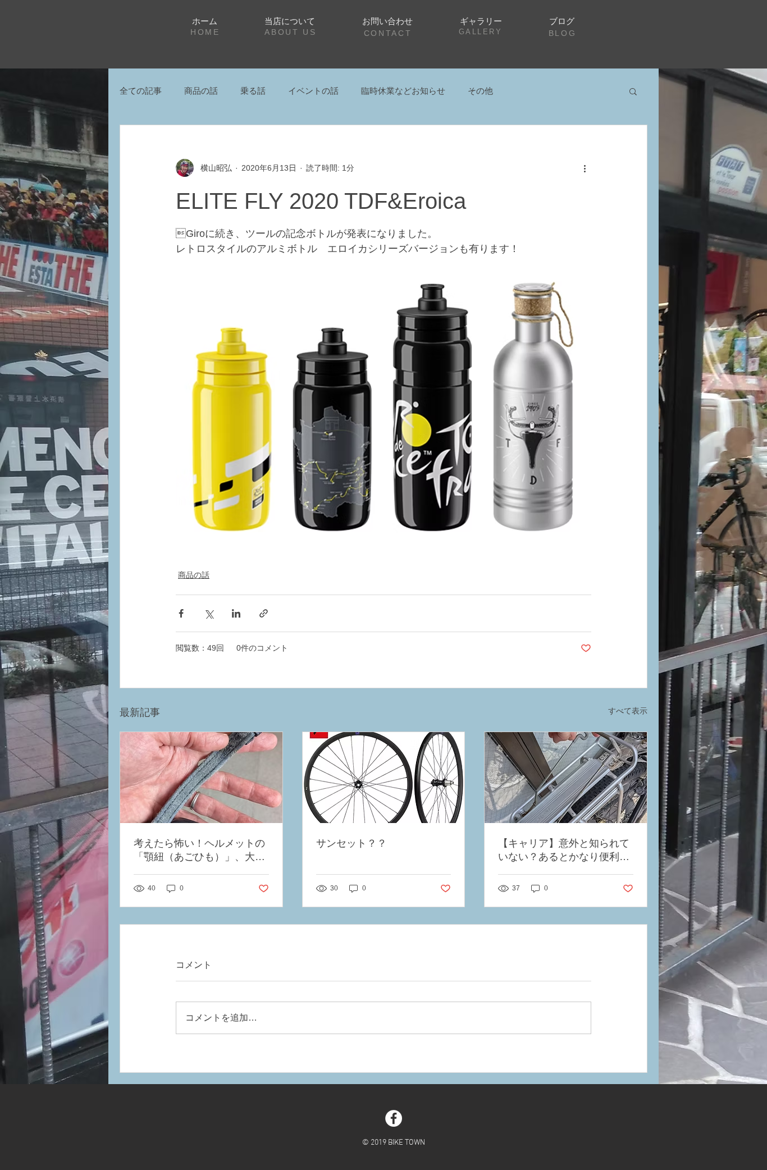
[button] (633, 90)
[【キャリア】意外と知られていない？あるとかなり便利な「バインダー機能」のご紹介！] (566, 777)
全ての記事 (141, 90)
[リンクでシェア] (263, 613)
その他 (480, 90)
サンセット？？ (351, 843)
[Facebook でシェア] (181, 613)
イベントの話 (313, 90)
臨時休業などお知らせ (403, 90)
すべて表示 (627, 710)
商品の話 (201, 90)
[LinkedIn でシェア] (236, 613)
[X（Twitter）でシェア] (208, 613)
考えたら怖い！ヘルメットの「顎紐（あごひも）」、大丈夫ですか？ (199, 850)
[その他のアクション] (584, 168)
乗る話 (253, 90)
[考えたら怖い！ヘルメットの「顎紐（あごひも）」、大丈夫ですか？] (201, 777)
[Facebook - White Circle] (393, 1118)
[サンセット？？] (384, 777)
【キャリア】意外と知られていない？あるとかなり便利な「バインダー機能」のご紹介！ (563, 850)
